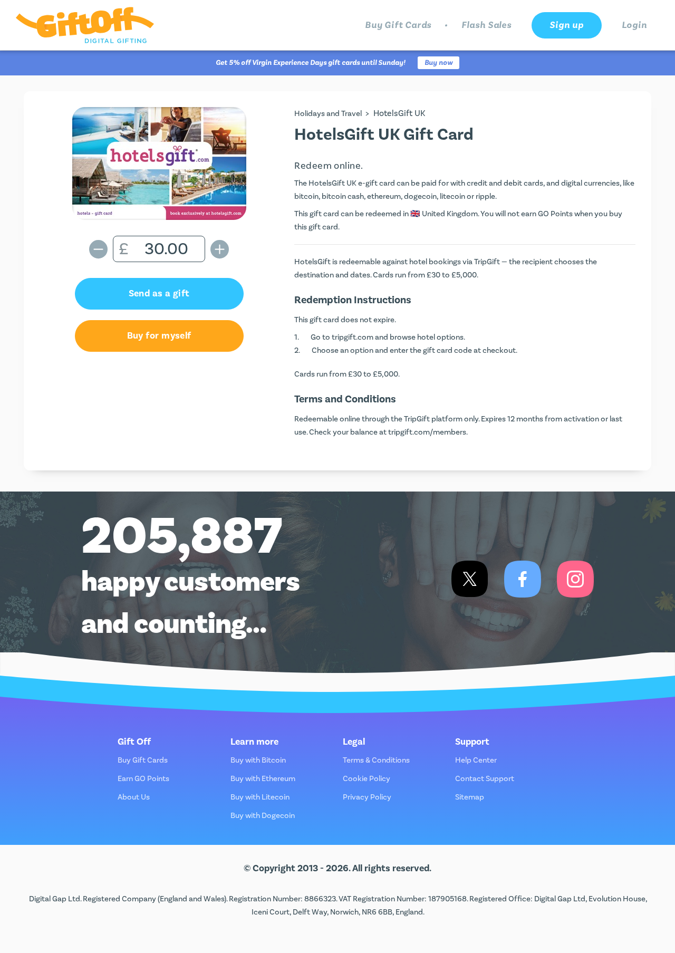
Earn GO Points (143, 779)
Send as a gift (159, 293)
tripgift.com (352, 337)
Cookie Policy (366, 779)
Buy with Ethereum (262, 779)
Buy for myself (159, 336)
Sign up (566, 25)
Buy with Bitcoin (258, 760)
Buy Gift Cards (398, 25)
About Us (134, 797)
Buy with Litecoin (260, 797)
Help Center (476, 760)
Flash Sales (486, 25)
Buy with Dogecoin (262, 816)
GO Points (555, 214)
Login (635, 25)
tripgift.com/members (427, 432)
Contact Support (484, 779)
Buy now (438, 63)
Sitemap (469, 797)
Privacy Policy (367, 797)
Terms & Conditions (376, 760)
